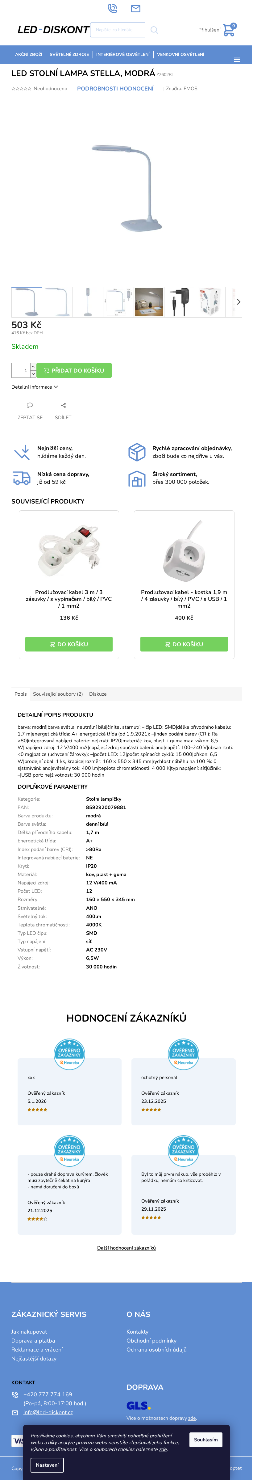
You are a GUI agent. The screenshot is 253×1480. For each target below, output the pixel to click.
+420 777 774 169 (47, 1394)
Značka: (181, 88)
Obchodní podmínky (151, 1341)
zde (163, 1449)
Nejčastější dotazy (33, 1359)
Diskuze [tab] (98, 694)
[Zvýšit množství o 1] (33, 366)
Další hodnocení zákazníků (126, 1248)
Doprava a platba (33, 1341)
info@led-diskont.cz (48, 1412)
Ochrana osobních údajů (156, 1350)
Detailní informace (31, 387)
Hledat (154, 30)
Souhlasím (206, 1439)
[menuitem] (28, 54)
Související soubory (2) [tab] (58, 694)
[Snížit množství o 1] (33, 373)
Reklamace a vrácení (37, 1350)
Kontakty (137, 1332)
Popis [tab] (21, 694)
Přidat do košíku (78, 370)
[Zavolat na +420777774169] (118, 8)
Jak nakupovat (29, 1332)
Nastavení (47, 1465)
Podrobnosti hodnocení (115, 88)
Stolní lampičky (103, 799)
